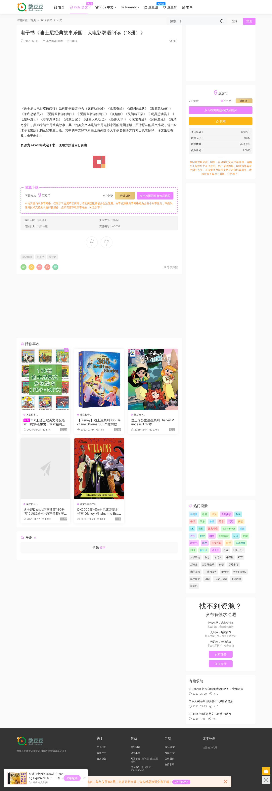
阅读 (240, 521)
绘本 (221, 521)
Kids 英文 (81, 5)
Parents (130, 7)
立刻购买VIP (181, 781)
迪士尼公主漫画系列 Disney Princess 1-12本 (152, 422)
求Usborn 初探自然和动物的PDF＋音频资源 (216, 688)
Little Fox (238, 550)
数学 (238, 514)
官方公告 (101, 758)
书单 (189, 7)
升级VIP (125, 195)
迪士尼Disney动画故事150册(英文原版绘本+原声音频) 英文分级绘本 (45, 511)
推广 (175, 40)
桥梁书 (194, 542)
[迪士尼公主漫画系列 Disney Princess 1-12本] (153, 379)
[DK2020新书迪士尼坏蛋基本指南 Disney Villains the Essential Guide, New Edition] (99, 468)
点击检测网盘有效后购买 (155, 195)
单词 (211, 521)
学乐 (202, 521)
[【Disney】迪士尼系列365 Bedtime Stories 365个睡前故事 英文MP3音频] (99, 379)
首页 (61, 7)
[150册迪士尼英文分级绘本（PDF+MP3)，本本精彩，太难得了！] (45, 379)
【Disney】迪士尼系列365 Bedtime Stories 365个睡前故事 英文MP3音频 (98, 422)
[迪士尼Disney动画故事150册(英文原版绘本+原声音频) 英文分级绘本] (45, 468)
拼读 (202, 535)
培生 (204, 542)
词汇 (231, 521)
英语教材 (236, 578)
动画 (242, 528)
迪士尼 (52, 256)
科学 (228, 542)
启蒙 (245, 535)
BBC (207, 578)
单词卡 (217, 557)
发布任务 (221, 654)
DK (192, 528)
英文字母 (216, 542)
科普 (221, 564)
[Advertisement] (99, 74)
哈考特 (225, 571)
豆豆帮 (171, 7)
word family (239, 571)
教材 (204, 514)
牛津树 (229, 557)
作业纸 (203, 550)
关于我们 (101, 747)
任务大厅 (221, 664)
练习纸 (194, 586)
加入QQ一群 (137, 767)
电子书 (40, 256)
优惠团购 (169, 758)
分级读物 (195, 557)
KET (240, 557)
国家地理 (213, 528)
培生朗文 (195, 578)
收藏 (222, 121)
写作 (192, 535)
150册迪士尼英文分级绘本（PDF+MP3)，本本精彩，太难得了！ (44, 422)
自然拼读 (226, 514)
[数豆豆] (31, 7)
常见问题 (135, 747)
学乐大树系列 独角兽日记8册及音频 (211, 701)
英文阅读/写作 (54, 40)
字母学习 (233, 564)
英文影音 (85, 414)
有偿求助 (169, 764)
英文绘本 (31, 414)
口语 (235, 535)
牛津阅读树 (211, 571)
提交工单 (135, 752)
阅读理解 (240, 542)
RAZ (226, 550)
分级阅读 (224, 535)
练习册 (194, 514)
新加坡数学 (208, 564)
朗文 (211, 535)
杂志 (207, 557)
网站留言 (135, 758)
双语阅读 (27, 256)
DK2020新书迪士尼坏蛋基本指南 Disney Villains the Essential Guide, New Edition (98, 511)
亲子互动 (195, 571)
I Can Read (220, 578)
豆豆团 (153, 5)
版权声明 (101, 752)
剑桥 (201, 528)
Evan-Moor (228, 528)
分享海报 (172, 267)
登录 (103, 547)
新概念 (194, 564)
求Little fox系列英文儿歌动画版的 (210, 713)
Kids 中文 (106, 7)
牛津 (192, 521)
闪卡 (192, 550)
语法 (214, 514)
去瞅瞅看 (72, 778)
